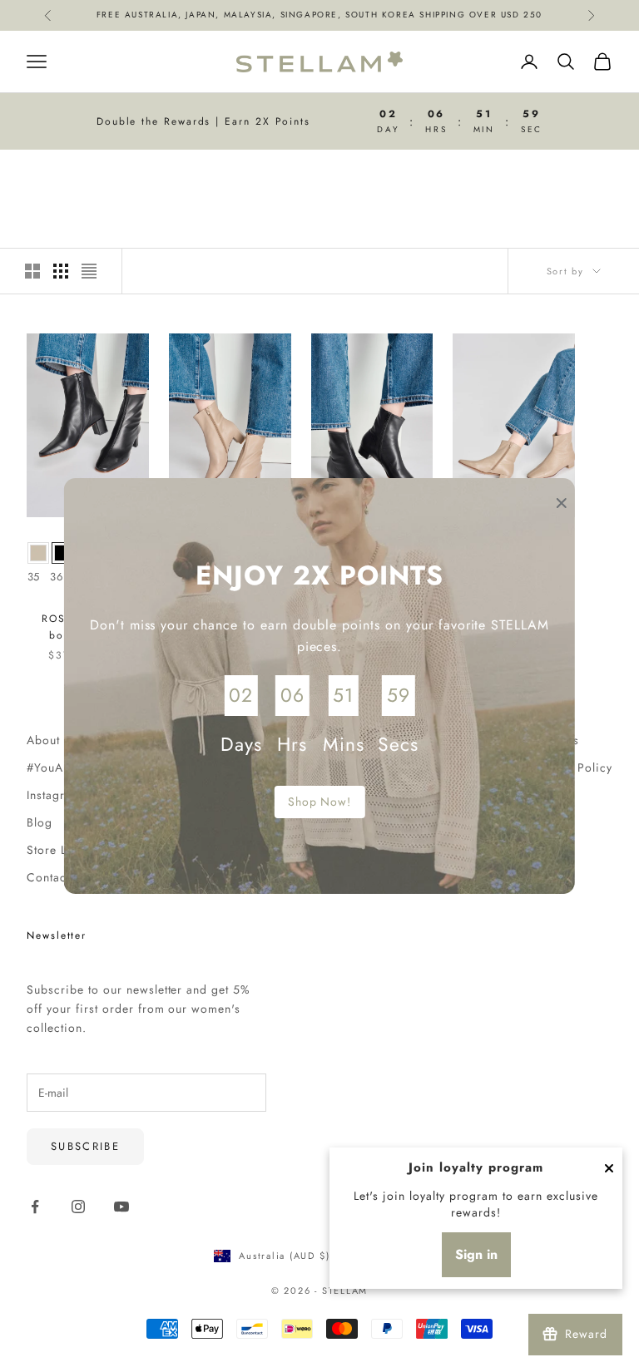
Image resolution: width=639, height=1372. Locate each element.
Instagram (54, 795)
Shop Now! (320, 801)
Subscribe (85, 1146)
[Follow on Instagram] (78, 1206)
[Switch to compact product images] (89, 271)
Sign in (476, 1254)
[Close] (609, 1168)
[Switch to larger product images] (32, 271)
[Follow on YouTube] (121, 1206)
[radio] (38, 553)
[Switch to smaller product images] (60, 271)
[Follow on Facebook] (35, 1206)
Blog (39, 822)
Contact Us (57, 877)
